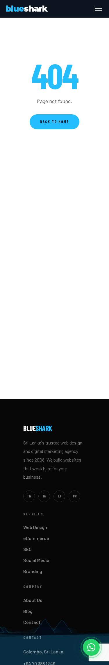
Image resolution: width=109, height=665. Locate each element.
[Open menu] (98, 8)
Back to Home (54, 121)
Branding (32, 571)
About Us (32, 600)
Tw (74, 496)
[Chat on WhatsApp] (91, 647)
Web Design (35, 527)
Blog (28, 611)
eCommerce (36, 538)
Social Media (36, 560)
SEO (27, 549)
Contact (32, 622)
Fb (29, 496)
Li (59, 496)
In (44, 496)
